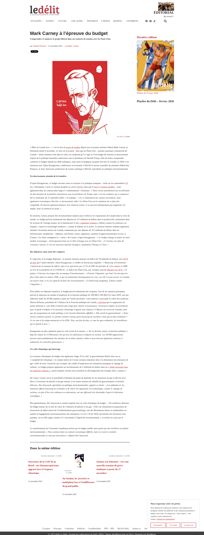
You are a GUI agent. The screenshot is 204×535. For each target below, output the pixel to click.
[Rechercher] (168, 20)
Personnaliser (158, 525)
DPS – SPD (109, 528)
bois (96, 187)
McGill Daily (123, 528)
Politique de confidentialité (166, 519)
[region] (173, 515)
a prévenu (102, 302)
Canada (76, 46)
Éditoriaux (92, 21)
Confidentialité (94, 528)
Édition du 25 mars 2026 (147, 93)
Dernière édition (147, 37)
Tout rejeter (173, 525)
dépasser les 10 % (115, 270)
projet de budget (73, 147)
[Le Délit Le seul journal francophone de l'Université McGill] (45, 10)
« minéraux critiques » (89, 223)
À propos (105, 21)
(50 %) (80, 187)
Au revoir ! (168, 16)
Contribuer (69, 528)
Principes (57, 528)
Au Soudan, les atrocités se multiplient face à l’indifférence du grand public (78, 482)
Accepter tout (188, 525)
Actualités (68, 46)
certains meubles (107, 187)
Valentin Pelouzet (39, 46)
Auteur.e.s (136, 528)
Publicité (81, 528)
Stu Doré (120, 137)
